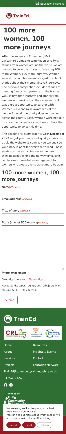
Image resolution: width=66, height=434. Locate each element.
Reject (29, 425)
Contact (38, 358)
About (8, 352)
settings (47, 418)
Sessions (10, 358)
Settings (45, 425)
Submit (9, 300)
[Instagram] (11, 385)
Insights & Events (44, 352)
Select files (36, 279)
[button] (59, 16)
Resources (40, 345)
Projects (9, 365)
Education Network (52, 3)
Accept (13, 425)
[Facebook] (5, 385)
